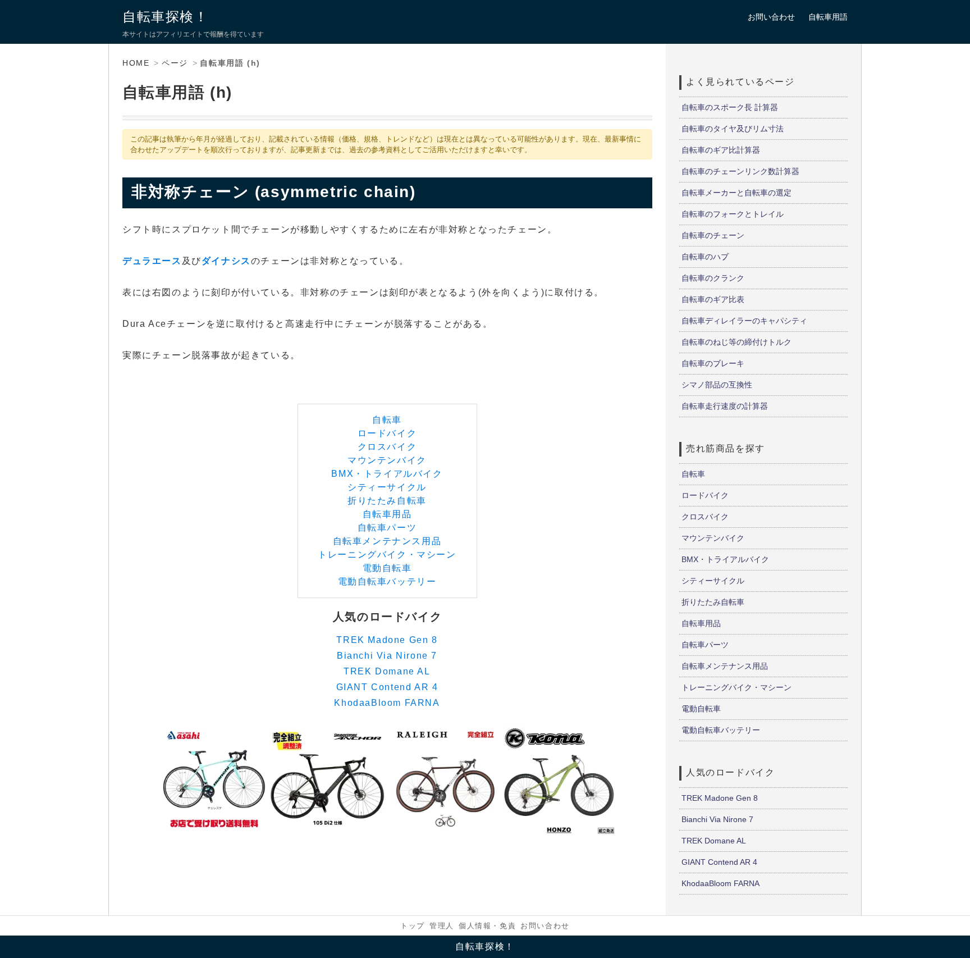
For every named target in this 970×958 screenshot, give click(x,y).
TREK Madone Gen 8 (386, 640)
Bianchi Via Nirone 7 (387, 655)
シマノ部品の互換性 (716, 384)
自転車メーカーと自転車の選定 (736, 192)
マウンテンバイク (387, 460)
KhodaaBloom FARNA (387, 703)
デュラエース (152, 261)
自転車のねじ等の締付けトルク (736, 341)
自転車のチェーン (712, 235)
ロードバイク (387, 433)
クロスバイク (387, 446)
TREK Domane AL (387, 671)
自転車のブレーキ (712, 363)
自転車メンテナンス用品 (387, 541)
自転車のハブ (705, 256)
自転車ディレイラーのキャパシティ (744, 320)
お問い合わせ (771, 16)
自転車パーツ (387, 527)
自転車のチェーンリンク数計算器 (740, 171)
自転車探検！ (165, 16)
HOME (135, 62)
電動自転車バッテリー (387, 581)
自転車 (387, 420)
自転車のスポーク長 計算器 (729, 107)
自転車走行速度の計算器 (724, 406)
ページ (175, 62)
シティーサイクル (387, 487)
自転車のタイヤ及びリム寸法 (732, 128)
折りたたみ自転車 (387, 500)
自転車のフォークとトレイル (732, 213)
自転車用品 (387, 514)
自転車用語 (828, 16)
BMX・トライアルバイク (386, 473)
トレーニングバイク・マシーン (387, 554)
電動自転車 (387, 568)
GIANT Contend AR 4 (387, 687)
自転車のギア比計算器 (720, 149)
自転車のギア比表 (712, 299)
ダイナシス (226, 261)
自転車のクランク (712, 277)
